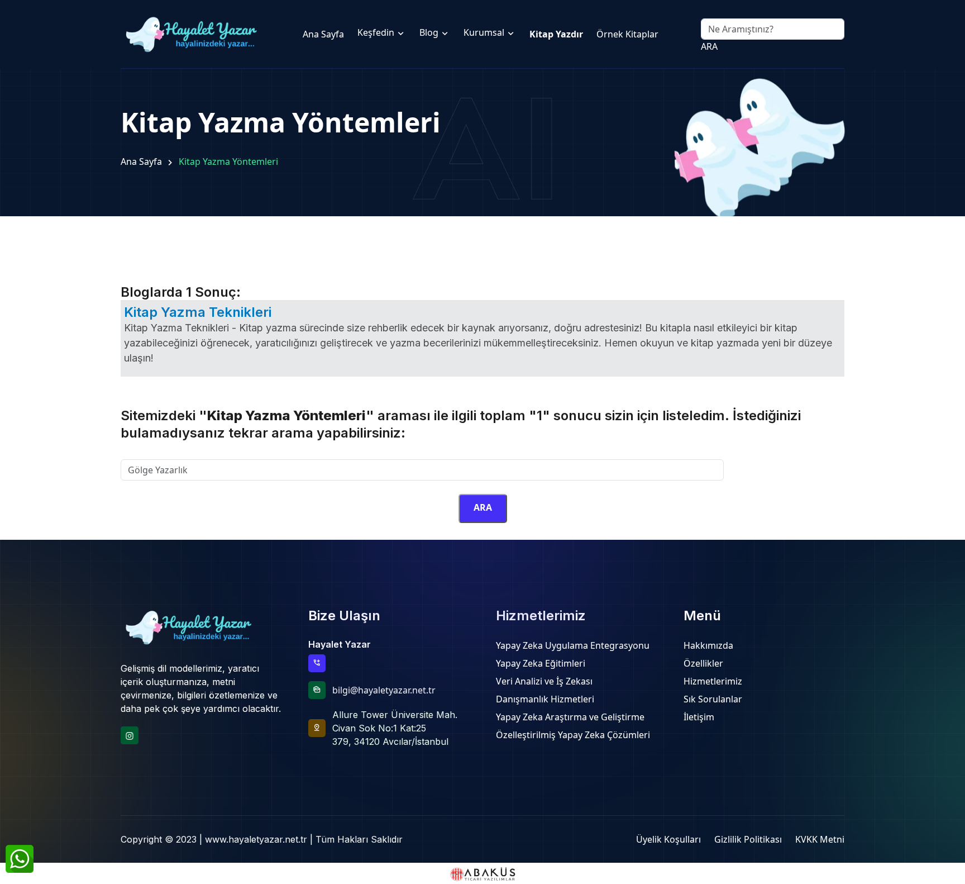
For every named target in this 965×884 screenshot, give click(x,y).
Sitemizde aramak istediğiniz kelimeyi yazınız (215, 452)
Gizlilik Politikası (748, 839)
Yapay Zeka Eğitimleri (540, 663)
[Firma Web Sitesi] (482, 873)
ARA (709, 46)
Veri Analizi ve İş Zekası (544, 681)
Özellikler (703, 663)
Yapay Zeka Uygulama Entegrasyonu (572, 645)
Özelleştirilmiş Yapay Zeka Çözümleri (573, 735)
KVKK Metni (819, 839)
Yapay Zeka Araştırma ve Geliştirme (570, 717)
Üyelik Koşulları (668, 839)
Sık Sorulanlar (713, 699)
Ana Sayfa (141, 161)
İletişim (699, 717)
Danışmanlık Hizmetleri (545, 699)
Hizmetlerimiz (713, 681)
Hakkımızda (708, 645)
